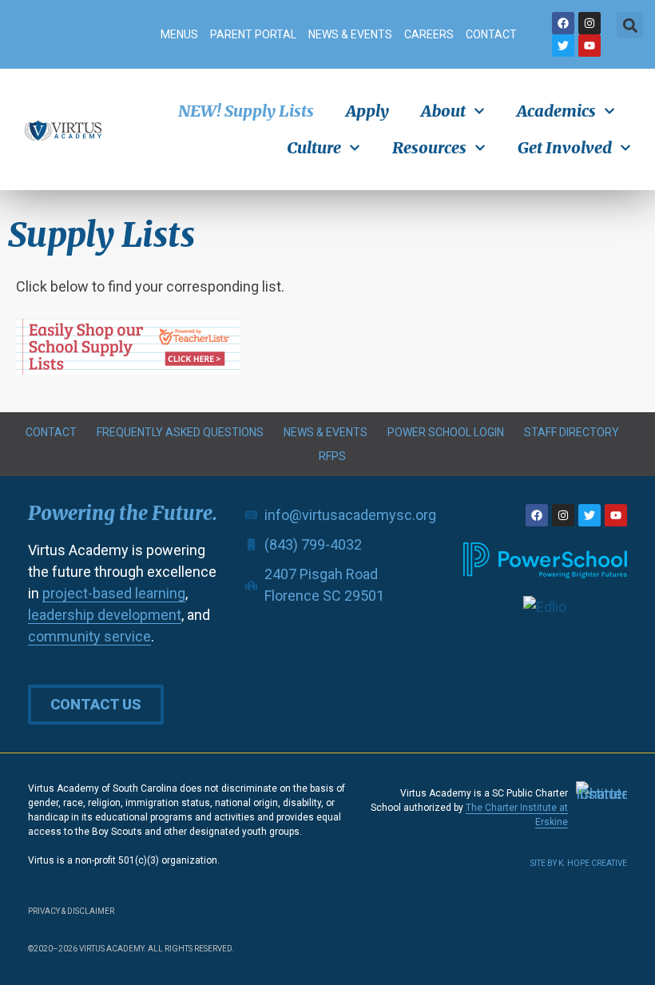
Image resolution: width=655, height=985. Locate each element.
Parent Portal (253, 34)
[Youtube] (589, 45)
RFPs (332, 456)
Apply (367, 111)
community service (89, 636)
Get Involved (565, 147)
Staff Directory (571, 432)
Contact (491, 34)
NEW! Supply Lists (246, 111)
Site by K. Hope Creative (578, 863)
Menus (179, 34)
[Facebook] (563, 23)
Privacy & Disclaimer (71, 911)
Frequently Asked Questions (180, 432)
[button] (630, 25)
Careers (429, 34)
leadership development (104, 614)
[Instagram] (589, 23)
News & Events (350, 34)
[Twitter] (563, 45)
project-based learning (113, 593)
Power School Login (445, 432)
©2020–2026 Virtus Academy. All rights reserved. (131, 948)
